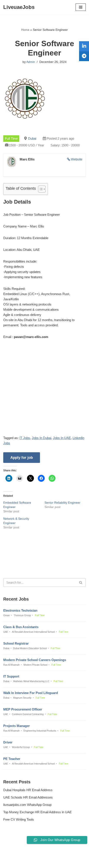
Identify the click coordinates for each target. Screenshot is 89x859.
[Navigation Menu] (81, 7)
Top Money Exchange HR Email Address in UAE (37, 812)
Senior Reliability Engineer (62, 502)
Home (25, 29)
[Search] (81, 582)
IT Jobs (24, 438)
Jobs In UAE (62, 438)
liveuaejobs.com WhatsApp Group (27, 805)
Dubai (32, 138)
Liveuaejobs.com (30, 852)
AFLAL (67, 852)
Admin (30, 62)
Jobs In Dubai (41, 438)
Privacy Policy (14, 844)
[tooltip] (84, 46)
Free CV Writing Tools (18, 819)
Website (76, 159)
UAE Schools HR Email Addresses (28, 797)
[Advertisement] (44, 390)
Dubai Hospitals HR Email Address (27, 790)
